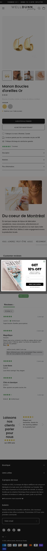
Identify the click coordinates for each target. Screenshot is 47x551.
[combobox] (34, 280)
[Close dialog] (44, 261)
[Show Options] (42, 280)
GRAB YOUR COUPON (35, 284)
